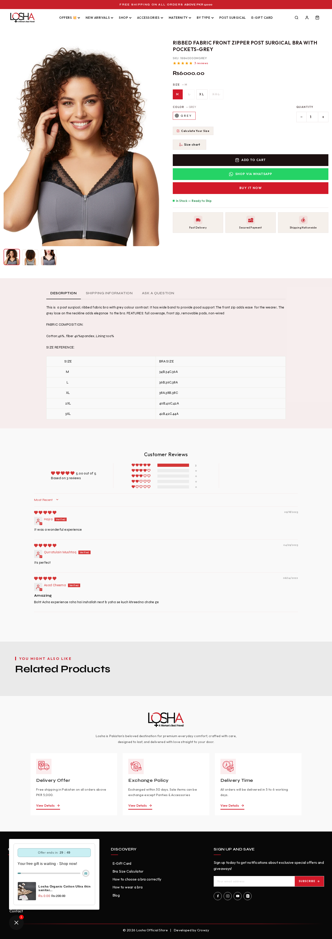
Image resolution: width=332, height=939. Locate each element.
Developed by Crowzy (191, 930)
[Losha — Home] (30, 18)
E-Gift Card (262, 18)
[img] (45, 513)
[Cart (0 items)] (317, 17)
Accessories (148, 18)
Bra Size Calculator (128, 871)
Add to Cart (253, 160)
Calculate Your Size (195, 131)
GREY (186, 115)
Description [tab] (63, 293)
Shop (123, 18)
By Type (203, 18)
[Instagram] (228, 896)
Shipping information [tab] (109, 293)
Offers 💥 (68, 18)
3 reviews (201, 63)
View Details (45, 806)
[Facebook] (218, 896)
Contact (16, 911)
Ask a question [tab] (158, 293)
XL (202, 94)
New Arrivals (98, 18)
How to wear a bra (127, 887)
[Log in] (306, 17)
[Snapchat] (247, 896)
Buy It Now (250, 188)
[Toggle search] (296, 17)
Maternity (178, 18)
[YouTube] (238, 896)
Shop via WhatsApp (253, 174)
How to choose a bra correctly (136, 879)
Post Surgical (232, 18)
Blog (116, 895)
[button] (189, 144)
